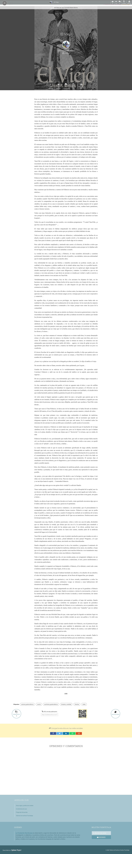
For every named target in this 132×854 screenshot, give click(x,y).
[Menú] (4, 3)
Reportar (129, 3)
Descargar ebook (115, 714)
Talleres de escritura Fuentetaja (24, 815)
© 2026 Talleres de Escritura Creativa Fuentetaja (117, 850)
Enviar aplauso (16, 715)
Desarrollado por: (12, 850)
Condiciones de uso (21, 809)
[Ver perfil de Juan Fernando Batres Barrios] (66, 44)
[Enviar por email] (79, 733)
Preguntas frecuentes (22, 812)
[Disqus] (66, 771)
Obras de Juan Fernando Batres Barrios (67, 7)
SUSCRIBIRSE (102, 837)
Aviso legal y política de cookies (24, 805)
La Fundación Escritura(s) (24, 833)
